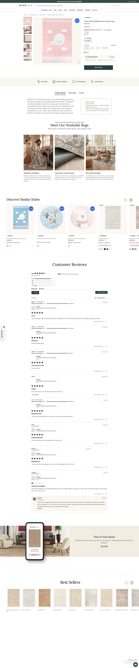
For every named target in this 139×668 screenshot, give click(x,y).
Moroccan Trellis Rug (103, 238)
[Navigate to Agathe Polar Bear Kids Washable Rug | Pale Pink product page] (82, 217)
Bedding (88, 10)
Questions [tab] (41, 289)
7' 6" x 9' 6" (105, 48)
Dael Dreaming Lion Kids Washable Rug (46, 238)
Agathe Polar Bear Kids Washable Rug (76, 238)
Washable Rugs (42, 14)
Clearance (94, 10)
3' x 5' (86, 48)
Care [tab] (81, 92)
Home (25, 14)
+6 (110, 249)
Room (60, 10)
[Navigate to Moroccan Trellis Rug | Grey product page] (113, 217)
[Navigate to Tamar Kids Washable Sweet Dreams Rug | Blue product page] (21, 217)
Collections (72, 10)
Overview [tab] (60, 92)
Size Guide (113, 45)
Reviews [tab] (34, 289)
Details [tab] (72, 92)
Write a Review (103, 293)
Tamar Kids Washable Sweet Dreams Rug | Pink (46, 308)
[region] (62, 281)
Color (55, 10)
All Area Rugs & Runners (33, 14)
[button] (87, 23)
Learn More (111, 56)
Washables (80, 10)
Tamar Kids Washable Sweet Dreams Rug (55, 14)
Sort (96, 297)
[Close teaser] (4, 327)
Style (65, 10)
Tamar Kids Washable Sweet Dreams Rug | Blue (46, 333)
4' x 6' (92, 48)
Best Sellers (45, 10)
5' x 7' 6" (98, 48)
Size (50, 10)
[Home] (25, 5)
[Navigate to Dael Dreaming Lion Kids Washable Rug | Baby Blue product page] (51, 217)
